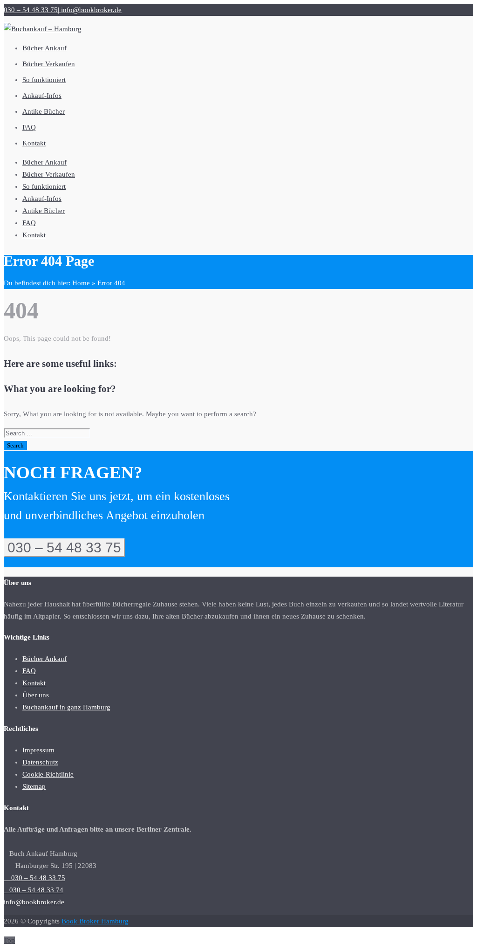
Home (81, 283)
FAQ (29, 223)
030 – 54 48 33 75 (31, 10)
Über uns (35, 695)
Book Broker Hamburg (95, 921)
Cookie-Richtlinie (48, 774)
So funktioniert (44, 186)
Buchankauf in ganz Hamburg (66, 707)
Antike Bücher (43, 210)
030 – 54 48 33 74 (33, 890)
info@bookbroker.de (90, 10)
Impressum (38, 750)
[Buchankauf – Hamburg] (43, 29)
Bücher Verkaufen (48, 174)
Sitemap (34, 786)
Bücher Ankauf (44, 162)
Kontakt (34, 235)
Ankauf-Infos (41, 198)
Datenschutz (40, 762)
